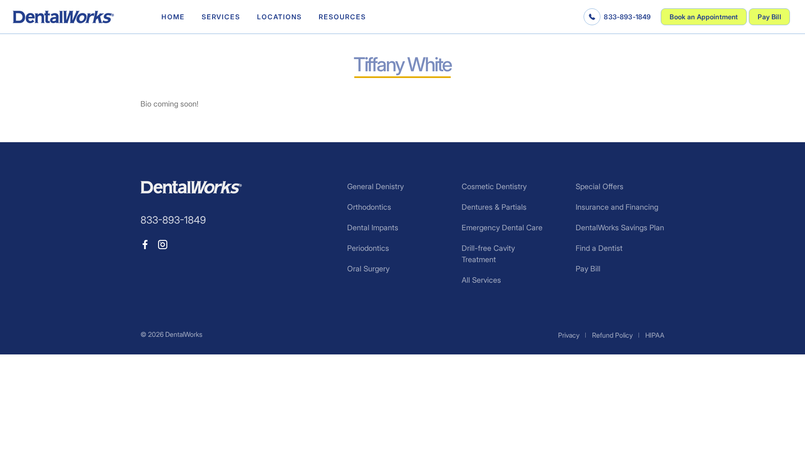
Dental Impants (372, 227)
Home (173, 17)
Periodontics (368, 248)
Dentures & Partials (494, 207)
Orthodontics (369, 207)
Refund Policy (612, 335)
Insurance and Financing (617, 207)
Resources (342, 17)
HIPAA (655, 335)
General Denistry (375, 186)
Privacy (568, 335)
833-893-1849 (627, 17)
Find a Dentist (599, 248)
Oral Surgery (368, 268)
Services (221, 17)
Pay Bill (769, 17)
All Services (481, 280)
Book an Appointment (704, 17)
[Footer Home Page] (191, 187)
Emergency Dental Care (502, 227)
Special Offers (599, 186)
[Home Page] (63, 16)
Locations (279, 17)
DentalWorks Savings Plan (620, 227)
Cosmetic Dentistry (494, 186)
